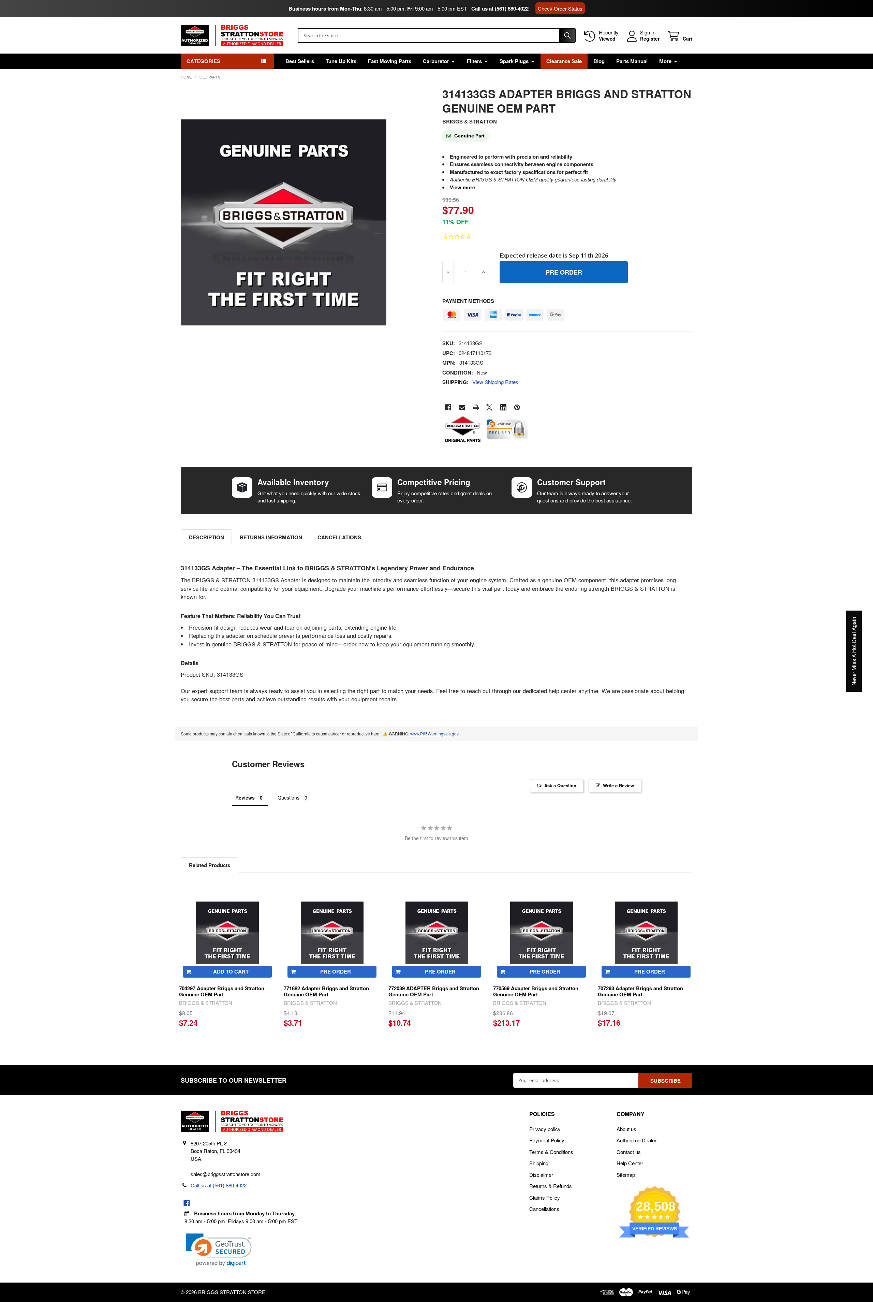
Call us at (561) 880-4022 (500, 8)
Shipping (538, 1163)
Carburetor (436, 61)
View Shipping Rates (495, 381)
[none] (284, 222)
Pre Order (335, 971)
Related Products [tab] (209, 865)
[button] (218, 1250)
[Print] (476, 407)
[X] (489, 407)
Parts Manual (632, 61)
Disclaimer (541, 1174)
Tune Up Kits (341, 61)
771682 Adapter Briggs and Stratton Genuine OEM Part (326, 991)
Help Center (630, 1163)
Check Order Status (560, 8)
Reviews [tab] (245, 797)
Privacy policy (545, 1128)
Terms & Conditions (551, 1151)
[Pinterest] (517, 407)
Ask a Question (560, 785)
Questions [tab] (288, 797)
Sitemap (626, 1174)
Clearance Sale (564, 61)
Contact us (629, 1151)
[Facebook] (448, 407)
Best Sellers (299, 61)
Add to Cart (231, 971)
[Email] (462, 407)
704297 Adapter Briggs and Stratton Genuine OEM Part (221, 991)
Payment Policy (546, 1140)
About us (626, 1128)
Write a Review (618, 785)
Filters (474, 61)
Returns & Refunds (550, 1185)
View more (462, 187)
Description (206, 537)
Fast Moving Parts (389, 61)
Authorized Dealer (636, 1140)
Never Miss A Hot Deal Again (854, 651)
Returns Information (271, 537)
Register (650, 39)
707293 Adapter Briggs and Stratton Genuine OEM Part (640, 991)
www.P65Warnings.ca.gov (434, 733)
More (665, 61)
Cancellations (339, 537)
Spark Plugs (514, 61)
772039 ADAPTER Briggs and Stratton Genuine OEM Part (433, 991)
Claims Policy (544, 1197)
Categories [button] (203, 61)
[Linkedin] (503, 407)
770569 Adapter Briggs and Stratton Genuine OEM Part (535, 991)
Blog (599, 61)
